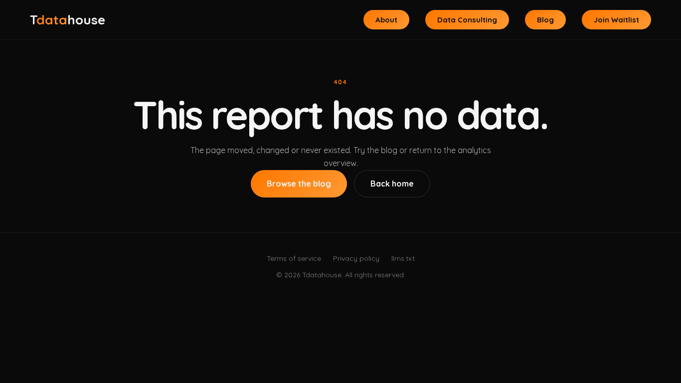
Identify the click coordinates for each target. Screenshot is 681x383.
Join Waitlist (616, 19)
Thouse (67, 19)
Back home (392, 184)
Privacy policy (356, 258)
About (386, 19)
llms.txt (403, 258)
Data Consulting (467, 19)
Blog (545, 19)
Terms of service (294, 258)
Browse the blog (299, 184)
